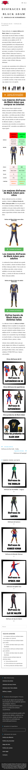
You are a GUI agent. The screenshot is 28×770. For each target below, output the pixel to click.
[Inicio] (2, 17)
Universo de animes (8, 681)
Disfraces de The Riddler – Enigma (14, 489)
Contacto (5, 755)
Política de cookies (8, 748)
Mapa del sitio (6, 744)
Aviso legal (5, 751)
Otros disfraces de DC (14, 359)
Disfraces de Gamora (14, 522)
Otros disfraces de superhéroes (14, 387)
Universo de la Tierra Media (10, 688)
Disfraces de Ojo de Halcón (14, 619)
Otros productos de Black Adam (14, 415)
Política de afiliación (8, 737)
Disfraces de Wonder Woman (14, 554)
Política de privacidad (8, 741)
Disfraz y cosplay (7, 691)
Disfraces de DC (8, 23)
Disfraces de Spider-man (14, 586)
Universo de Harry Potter (9, 684)
